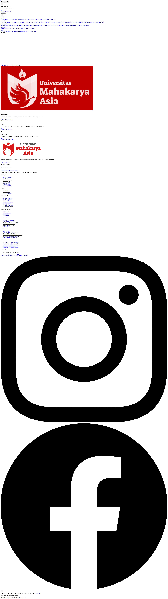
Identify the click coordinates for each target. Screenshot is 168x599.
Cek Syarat (4, 64)
